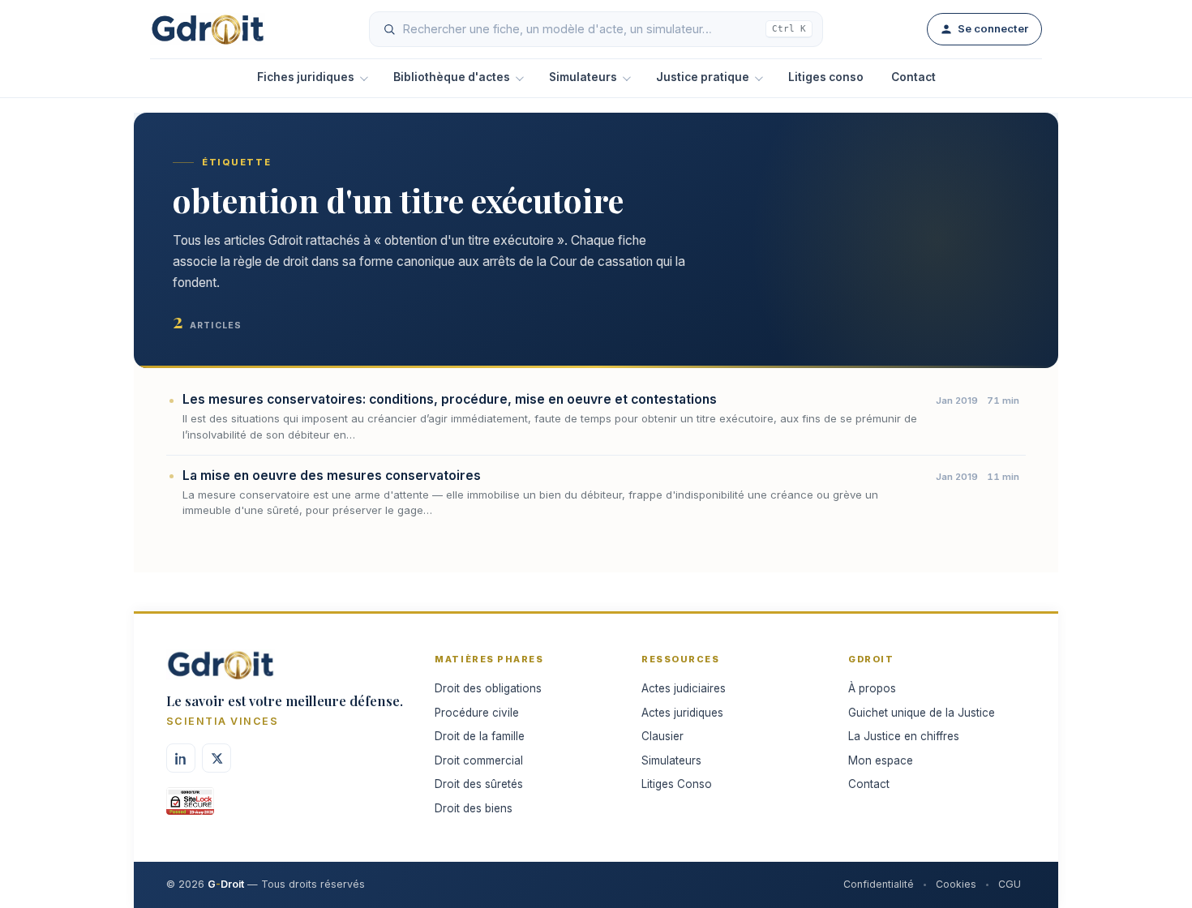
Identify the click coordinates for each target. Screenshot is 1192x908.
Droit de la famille (480, 736)
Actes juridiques (682, 712)
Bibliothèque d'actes (451, 77)
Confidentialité (878, 884)
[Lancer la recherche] (389, 29)
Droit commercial (479, 760)
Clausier (662, 736)
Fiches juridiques (305, 77)
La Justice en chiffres (903, 736)
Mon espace (880, 760)
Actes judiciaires (683, 688)
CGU (1009, 884)
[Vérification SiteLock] (190, 806)
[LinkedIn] (180, 758)
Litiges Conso (676, 783)
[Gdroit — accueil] (207, 29)
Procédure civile (477, 712)
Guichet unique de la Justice (921, 712)
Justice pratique (702, 77)
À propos (872, 688)
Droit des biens (473, 808)
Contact (913, 77)
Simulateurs (583, 77)
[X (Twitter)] (216, 758)
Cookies (956, 884)
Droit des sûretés (479, 783)
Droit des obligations (488, 688)
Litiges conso (826, 77)
